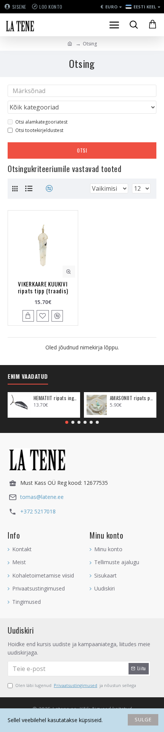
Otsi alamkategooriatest (41, 122)
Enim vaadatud (28, 376)
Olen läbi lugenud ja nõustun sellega (75, 685)
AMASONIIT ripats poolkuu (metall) (132, 398)
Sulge (143, 719)
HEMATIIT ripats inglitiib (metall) (55, 398)
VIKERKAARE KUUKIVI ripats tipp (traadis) (43, 287)
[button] (66, 422)
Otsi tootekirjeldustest (39, 130)
